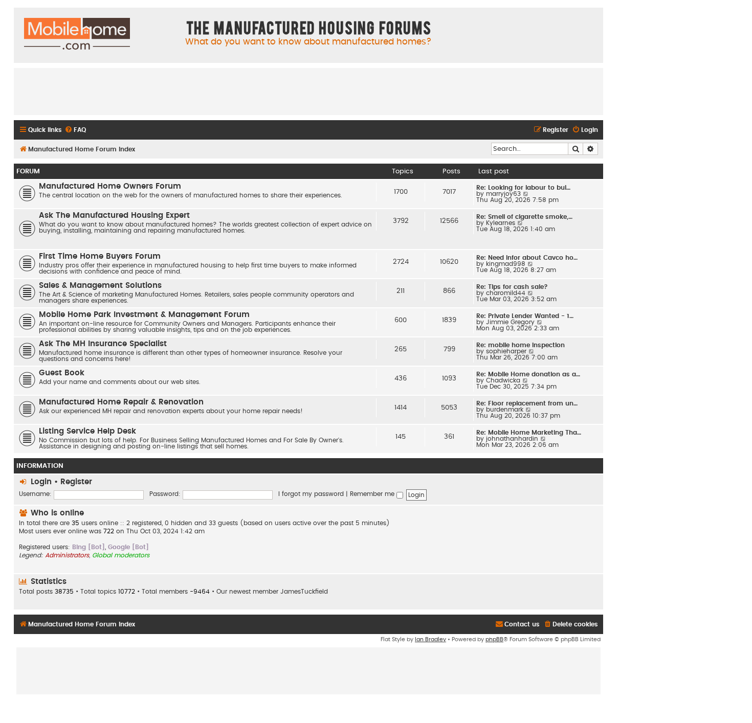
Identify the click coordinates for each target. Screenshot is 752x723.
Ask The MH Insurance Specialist (103, 344)
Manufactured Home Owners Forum (110, 186)
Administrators (67, 555)
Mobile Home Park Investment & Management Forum (144, 315)
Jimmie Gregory (510, 322)
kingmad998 (505, 264)
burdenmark (504, 409)
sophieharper (506, 351)
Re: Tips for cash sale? (512, 287)
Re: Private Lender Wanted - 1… (524, 316)
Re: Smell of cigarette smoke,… (524, 217)
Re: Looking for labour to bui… (523, 188)
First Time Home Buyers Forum (100, 256)
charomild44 (505, 293)
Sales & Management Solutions (100, 285)
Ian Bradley (430, 639)
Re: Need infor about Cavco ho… (527, 258)
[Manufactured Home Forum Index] (77, 34)
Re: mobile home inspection (520, 345)
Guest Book (61, 373)
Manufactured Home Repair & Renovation (121, 402)
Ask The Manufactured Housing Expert (114, 215)
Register (76, 482)
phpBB (494, 639)
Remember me (373, 494)
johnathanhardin (512, 439)
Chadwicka (503, 380)
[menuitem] (75, 130)
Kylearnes (500, 223)
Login (41, 482)
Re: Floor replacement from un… (527, 403)
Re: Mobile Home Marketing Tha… (528, 433)
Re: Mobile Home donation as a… (528, 374)
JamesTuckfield (304, 592)
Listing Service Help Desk (87, 431)
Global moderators (120, 555)
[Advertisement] (308, 91)
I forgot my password (311, 494)
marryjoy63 (503, 194)
